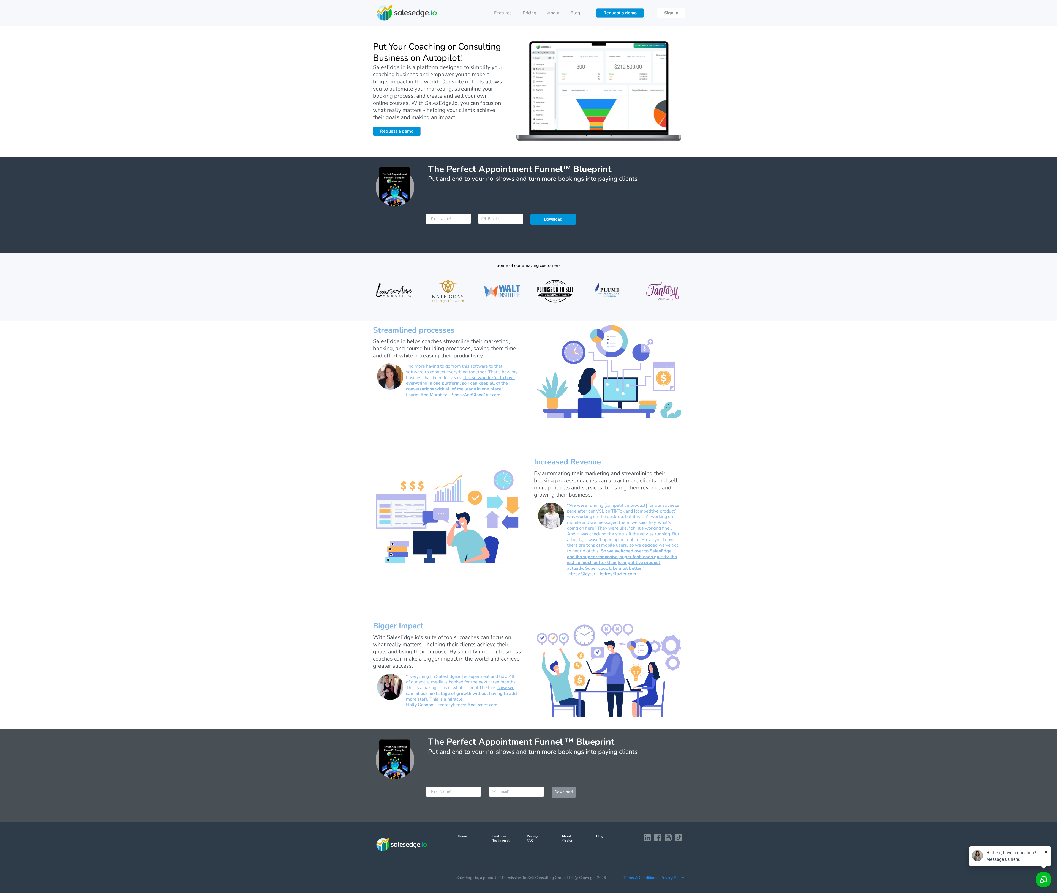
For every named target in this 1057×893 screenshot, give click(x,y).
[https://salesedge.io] (407, 13)
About (553, 13)
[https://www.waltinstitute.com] (501, 291)
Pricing (529, 13)
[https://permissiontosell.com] (555, 291)
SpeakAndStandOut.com (476, 395)
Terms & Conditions (640, 877)
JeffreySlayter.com (618, 574)
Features (503, 13)
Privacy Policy (672, 877)
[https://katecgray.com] (448, 291)
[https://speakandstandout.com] (394, 291)
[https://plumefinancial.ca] (609, 291)
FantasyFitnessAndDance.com (467, 705)
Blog (575, 13)
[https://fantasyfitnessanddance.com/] (662, 291)
